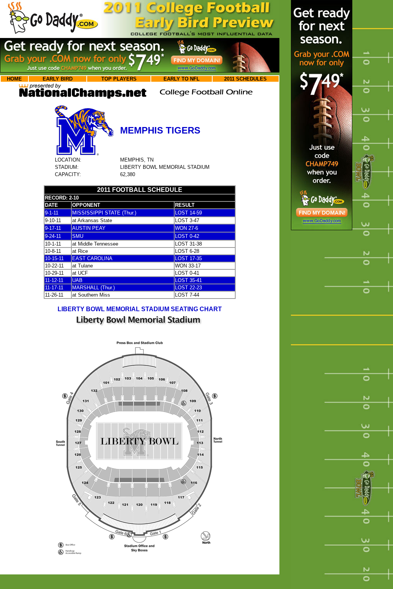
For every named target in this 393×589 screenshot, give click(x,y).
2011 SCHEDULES (245, 79)
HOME (14, 79)
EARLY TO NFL (181, 79)
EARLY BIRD (58, 79)
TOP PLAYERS (119, 79)
